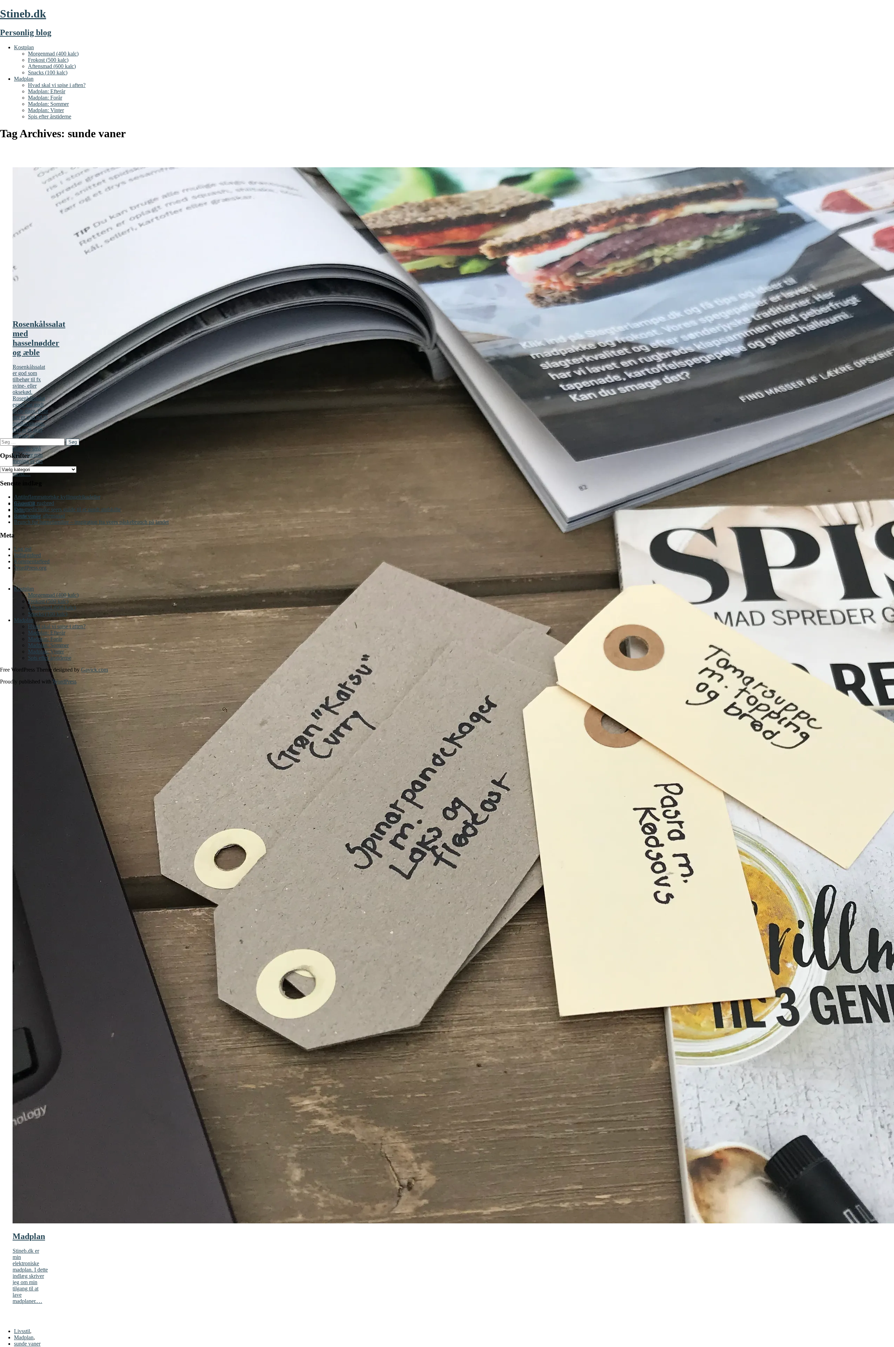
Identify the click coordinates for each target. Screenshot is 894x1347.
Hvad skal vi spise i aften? (57, 85)
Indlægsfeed (27, 555)
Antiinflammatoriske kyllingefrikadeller (57, 497)
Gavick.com (94, 670)
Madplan (24, 79)
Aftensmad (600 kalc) (52, 66)
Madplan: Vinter (46, 110)
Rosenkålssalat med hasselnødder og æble (39, 338)
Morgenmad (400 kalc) (53, 54)
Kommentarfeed (32, 561)
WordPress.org (30, 568)
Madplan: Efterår (46, 91)
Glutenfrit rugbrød (34, 503)
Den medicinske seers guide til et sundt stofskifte (67, 509)
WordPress (64, 682)
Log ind (22, 549)
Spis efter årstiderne (49, 116)
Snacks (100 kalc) (47, 72)
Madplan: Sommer (48, 104)
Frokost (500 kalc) (48, 60)
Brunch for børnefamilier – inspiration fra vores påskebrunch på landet (91, 522)
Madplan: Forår (45, 98)
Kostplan (24, 47)
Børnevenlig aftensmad (39, 516)
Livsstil (22, 1331)
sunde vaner (27, 1344)
